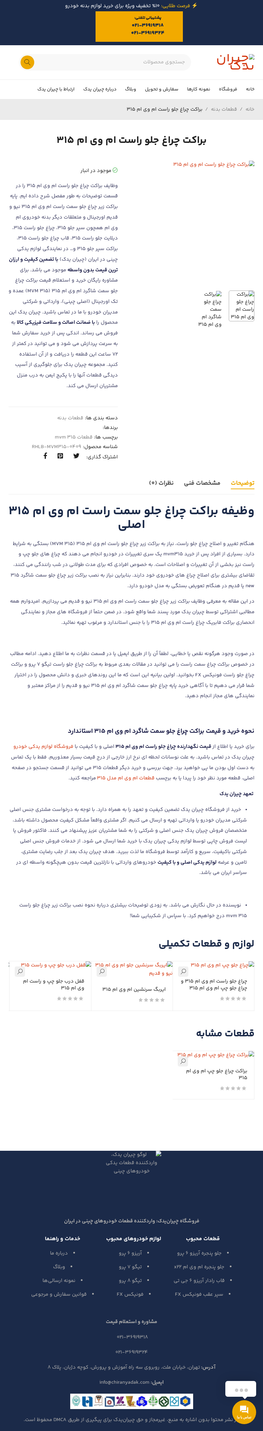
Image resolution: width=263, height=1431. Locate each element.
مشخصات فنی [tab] (202, 483)
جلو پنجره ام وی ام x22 (199, 1267)
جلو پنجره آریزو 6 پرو (199, 1253)
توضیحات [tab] (242, 483)
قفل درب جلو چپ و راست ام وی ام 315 (53, 984)
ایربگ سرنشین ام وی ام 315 (134, 990)
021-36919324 (147, 33)
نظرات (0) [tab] (161, 483)
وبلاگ (59, 1267)
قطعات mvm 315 (73, 437)
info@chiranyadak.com (124, 1382)
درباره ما (59, 1253)
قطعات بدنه (224, 109)
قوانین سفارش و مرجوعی (59, 1294)
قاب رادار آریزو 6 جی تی (199, 1281)
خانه (250, 109)
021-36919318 (148, 25)
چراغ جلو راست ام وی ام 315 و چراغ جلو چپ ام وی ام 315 (214, 984)
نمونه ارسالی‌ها (58, 1281)
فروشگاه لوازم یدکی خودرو (43, 747)
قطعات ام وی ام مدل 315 (125, 778)
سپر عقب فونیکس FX (199, 1294)
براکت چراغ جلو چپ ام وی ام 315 (216, 1074)
